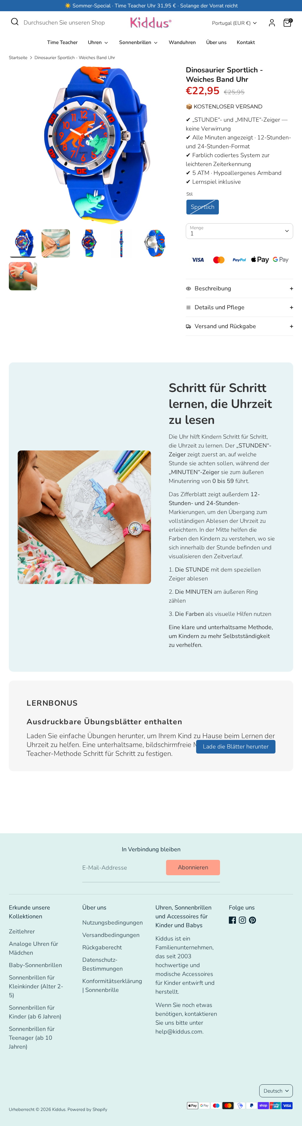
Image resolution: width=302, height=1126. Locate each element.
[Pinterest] (252, 920)
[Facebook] (232, 920)
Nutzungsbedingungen (112, 923)
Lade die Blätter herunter (236, 747)
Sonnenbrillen (135, 42)
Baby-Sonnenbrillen (35, 965)
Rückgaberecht (102, 947)
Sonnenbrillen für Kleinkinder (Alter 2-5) (36, 986)
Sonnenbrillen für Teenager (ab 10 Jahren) (32, 1038)
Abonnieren (193, 867)
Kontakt (246, 42)
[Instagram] (242, 920)
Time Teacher (62, 42)
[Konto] (272, 23)
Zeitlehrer (22, 931)
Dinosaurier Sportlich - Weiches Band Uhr (75, 58)
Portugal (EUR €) (231, 23)
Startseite (18, 58)
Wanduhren (182, 42)
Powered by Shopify (87, 1109)
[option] (88, 147)
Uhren (95, 42)
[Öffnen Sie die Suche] (15, 21)
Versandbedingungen (110, 935)
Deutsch (273, 1090)
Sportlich (202, 207)
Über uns (216, 42)
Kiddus (58, 1109)
